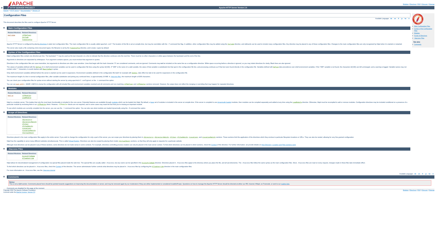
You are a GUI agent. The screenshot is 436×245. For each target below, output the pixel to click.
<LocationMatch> (29, 130)
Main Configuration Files (422, 26)
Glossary (425, 4)
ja (402, 18)
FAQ (419, 4)
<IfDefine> (26, 35)
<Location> (26, 128)
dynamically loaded (224, 102)
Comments (417, 44)
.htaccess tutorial (49, 170)
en (395, 18)
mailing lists (285, 184)
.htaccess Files (419, 38)
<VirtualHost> (28, 133)
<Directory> (27, 120)
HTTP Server (14, 10)
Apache (5, 10)
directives (43, 44)
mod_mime (11, 35)
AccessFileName (28, 156)
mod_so (10, 96)
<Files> (25, 124)
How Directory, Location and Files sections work (278, 145)
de (391, 18)
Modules (406, 4)
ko (405, 18)
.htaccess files (116, 76)
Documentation (26, 10)
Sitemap (431, 4)
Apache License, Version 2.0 (25, 192)
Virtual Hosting (74, 141)
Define (38, 67)
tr (409, 18)
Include (25, 37)
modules (115, 102)
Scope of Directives (420, 36)
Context (214, 145)
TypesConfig (27, 40)
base (152, 102)
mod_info (19, 84)
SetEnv (134, 73)
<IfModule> (141, 84)
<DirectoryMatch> (29, 122)
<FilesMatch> (27, 126)
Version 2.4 (36, 10)
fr (399, 18)
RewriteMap (47, 69)
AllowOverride (28, 158)
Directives (413, 4)
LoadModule (26, 98)
